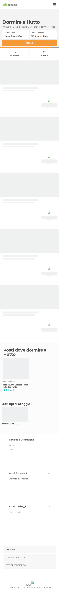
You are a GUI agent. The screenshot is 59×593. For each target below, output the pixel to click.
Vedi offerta (49, 105)
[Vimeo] (32, 576)
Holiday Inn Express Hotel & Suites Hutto (15, 386)
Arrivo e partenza (37, 32)
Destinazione (9, 32)
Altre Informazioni (18, 473)
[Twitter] (28, 576)
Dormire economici (18, 478)
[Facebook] (25, 576)
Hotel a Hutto (10, 423)
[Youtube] (36, 576)
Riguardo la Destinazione (21, 439)
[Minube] (10, 5)
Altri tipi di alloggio (18, 506)
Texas (12, 445)
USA (11, 449)
